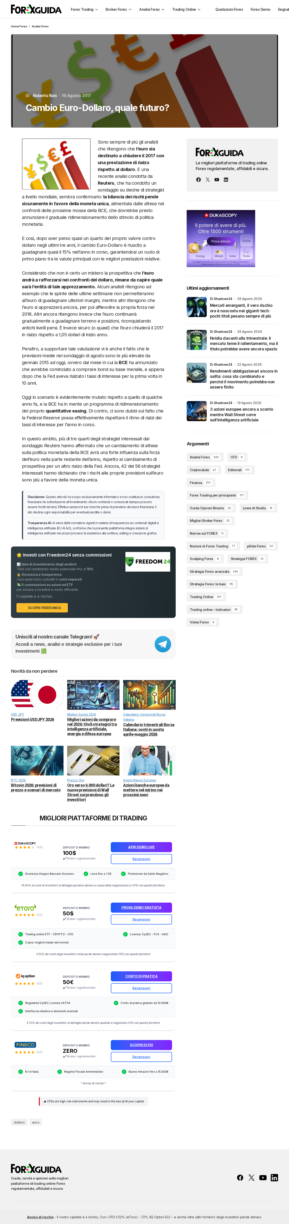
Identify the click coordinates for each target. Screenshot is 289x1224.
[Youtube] (216, 179)
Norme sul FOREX (206, 533)
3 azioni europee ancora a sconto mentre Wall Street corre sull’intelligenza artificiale (241, 414)
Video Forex (202, 622)
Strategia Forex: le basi (211, 584)
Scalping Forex (204, 559)
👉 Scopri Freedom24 (42, 608)
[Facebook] (198, 179)
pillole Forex (260, 546)
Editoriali (239, 470)
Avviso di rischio (40, 1217)
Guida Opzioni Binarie (210, 508)
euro (35, 1122)
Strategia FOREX (247, 559)
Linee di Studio (257, 508)
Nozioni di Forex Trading (212, 546)
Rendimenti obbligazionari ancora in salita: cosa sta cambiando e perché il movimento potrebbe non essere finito (244, 379)
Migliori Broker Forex (210, 520)
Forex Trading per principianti (216, 495)
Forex (23, 26)
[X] (207, 179)
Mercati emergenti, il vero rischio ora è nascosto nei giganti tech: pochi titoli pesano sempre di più (241, 310)
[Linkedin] (226, 179)
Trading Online (205, 597)
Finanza (200, 482)
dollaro (19, 1122)
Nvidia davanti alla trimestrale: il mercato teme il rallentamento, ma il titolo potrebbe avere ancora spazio (244, 343)
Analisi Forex (40, 26)
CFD (236, 457)
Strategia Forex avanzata (214, 571)
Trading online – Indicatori (214, 609)
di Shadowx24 (221, 299)
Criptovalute (203, 470)
